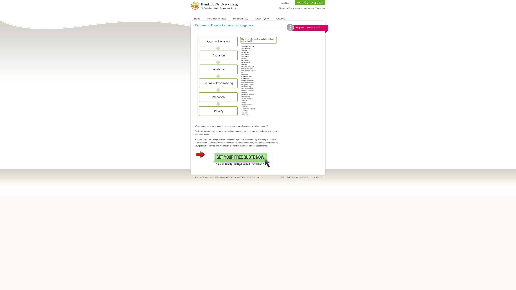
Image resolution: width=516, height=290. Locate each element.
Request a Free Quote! (308, 27)
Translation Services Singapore (224, 8)
